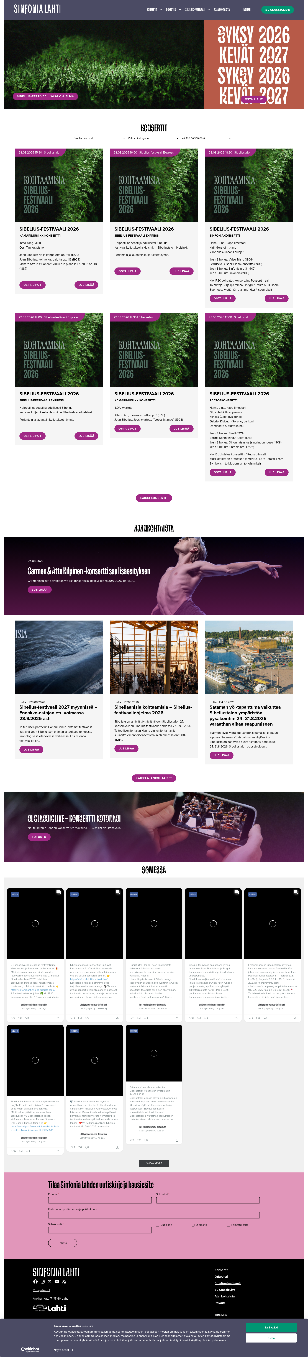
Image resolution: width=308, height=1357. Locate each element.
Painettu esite (239, 1225)
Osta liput (33, 285)
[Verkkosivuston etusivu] (37, 9)
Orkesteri (171, 10)
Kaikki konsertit (154, 498)
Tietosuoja (221, 1315)
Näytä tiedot (61, 1349)
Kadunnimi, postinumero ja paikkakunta (72, 1209)
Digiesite (201, 1225)
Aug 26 (220, 1008)
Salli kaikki (271, 1327)
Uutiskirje (166, 1225)
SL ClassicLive (225, 1289)
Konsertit (152, 10)
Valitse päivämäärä (193, 138)
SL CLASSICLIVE (277, 10)
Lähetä (62, 1243)
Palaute (220, 1303)
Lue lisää (86, 285)
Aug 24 (160, 1130)
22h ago (42, 1008)
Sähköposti (56, 1224)
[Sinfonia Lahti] (124, 1272)
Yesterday (102, 1008)
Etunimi (53, 1194)
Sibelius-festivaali (195, 10)
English (247, 10)
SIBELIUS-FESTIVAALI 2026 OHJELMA (45, 96)
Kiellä (271, 1338)
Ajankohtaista (222, 10)
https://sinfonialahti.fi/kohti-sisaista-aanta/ (33, 990)
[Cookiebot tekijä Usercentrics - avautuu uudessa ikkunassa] (30, 1350)
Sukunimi (163, 1194)
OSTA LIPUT (254, 99)
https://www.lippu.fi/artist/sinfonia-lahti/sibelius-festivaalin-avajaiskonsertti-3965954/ (35, 1128)
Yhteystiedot (41, 1290)
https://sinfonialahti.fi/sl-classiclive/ (88, 979)
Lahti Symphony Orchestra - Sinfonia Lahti (34, 1005)
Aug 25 (279, 1008)
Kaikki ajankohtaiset (154, 778)
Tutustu (39, 837)
